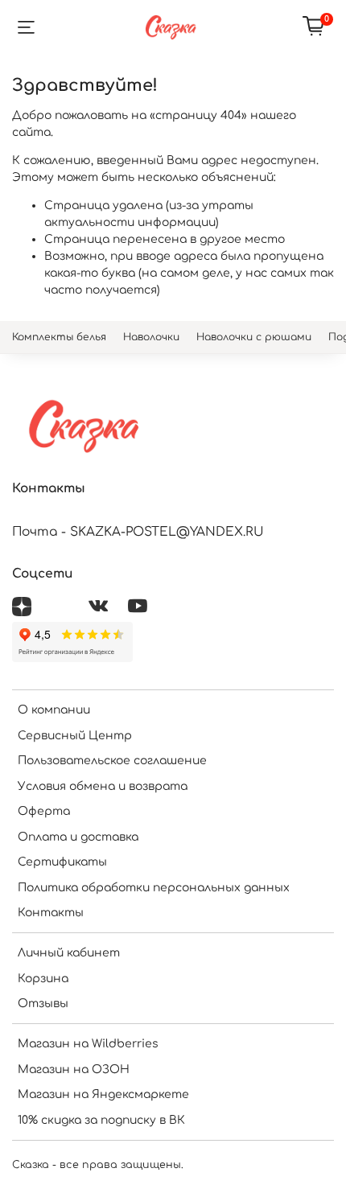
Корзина (43, 979)
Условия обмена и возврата (102, 786)
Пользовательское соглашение (112, 761)
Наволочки (151, 337)
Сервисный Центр (75, 736)
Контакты (51, 913)
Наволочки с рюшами (253, 337)
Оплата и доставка (78, 837)
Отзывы (43, 1004)
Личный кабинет (69, 953)
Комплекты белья (59, 337)
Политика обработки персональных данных (154, 888)
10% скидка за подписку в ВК (101, 1120)
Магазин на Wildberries (88, 1044)
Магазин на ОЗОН (74, 1069)
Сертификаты (62, 862)
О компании (54, 710)
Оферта (44, 811)
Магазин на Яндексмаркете (103, 1094)
